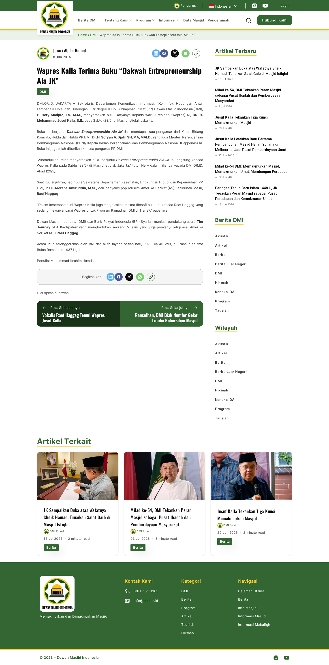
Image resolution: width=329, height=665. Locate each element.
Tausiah (187, 625)
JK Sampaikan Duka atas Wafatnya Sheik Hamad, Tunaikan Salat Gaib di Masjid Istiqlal (251, 71)
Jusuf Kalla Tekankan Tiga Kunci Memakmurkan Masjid (241, 120)
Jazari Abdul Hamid (69, 50)
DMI (43, 91)
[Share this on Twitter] (175, 53)
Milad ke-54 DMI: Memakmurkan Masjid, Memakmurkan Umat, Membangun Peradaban (252, 169)
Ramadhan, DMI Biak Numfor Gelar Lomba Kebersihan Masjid (166, 317)
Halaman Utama (251, 591)
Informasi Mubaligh (254, 625)
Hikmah (187, 633)
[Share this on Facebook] (164, 53)
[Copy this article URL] (196, 53)
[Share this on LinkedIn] (156, 53)
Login (285, 5)
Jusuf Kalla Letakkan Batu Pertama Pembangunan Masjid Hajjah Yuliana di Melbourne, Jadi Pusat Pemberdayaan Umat (250, 144)
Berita (51, 547)
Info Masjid (247, 608)
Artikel (187, 616)
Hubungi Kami (274, 20)
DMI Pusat (57, 531)
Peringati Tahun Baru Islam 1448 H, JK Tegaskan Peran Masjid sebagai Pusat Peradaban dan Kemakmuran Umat (246, 193)
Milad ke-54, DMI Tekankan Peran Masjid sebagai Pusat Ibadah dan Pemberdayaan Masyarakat (248, 95)
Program (188, 608)
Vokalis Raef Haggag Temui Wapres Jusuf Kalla (73, 317)
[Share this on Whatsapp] (186, 53)
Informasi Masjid (252, 616)
